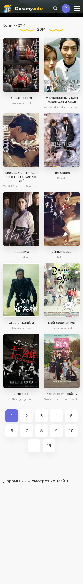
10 (71, 430)
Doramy (29, 8)
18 (49, 445)
